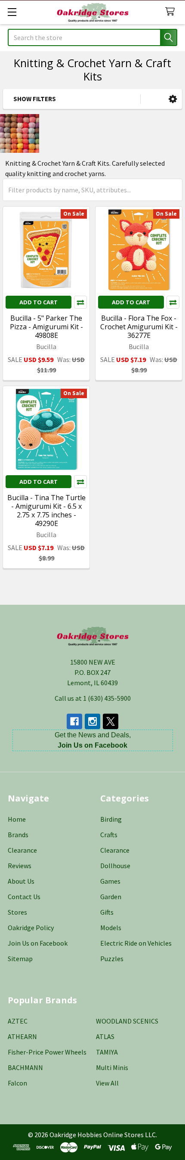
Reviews (19, 865)
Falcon (17, 1083)
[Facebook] (74, 721)
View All (107, 1083)
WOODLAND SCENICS (127, 1021)
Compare (80, 302)
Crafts (108, 834)
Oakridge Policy (31, 927)
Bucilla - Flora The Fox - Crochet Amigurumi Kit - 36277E (139, 326)
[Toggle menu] (12, 12)
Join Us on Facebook (38, 943)
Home (17, 819)
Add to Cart (38, 302)
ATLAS (105, 1036)
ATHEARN (22, 1036)
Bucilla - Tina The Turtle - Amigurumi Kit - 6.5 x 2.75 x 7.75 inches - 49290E (46, 510)
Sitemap (20, 958)
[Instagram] (92, 721)
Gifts (107, 912)
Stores (17, 912)
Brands (18, 834)
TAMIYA (107, 1052)
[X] (110, 721)
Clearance (22, 850)
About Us (21, 881)
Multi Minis (112, 1067)
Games (110, 881)
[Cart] (172, 12)
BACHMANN (25, 1067)
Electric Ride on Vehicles (136, 943)
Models (110, 927)
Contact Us (24, 896)
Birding (111, 819)
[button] (172, 99)
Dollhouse (115, 865)
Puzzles (111, 958)
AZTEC (18, 1021)
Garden (110, 896)
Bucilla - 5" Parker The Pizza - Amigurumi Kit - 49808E (46, 326)
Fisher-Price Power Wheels (47, 1052)
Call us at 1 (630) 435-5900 (93, 698)
